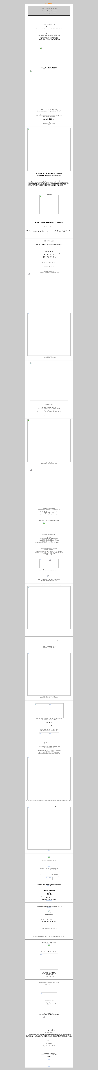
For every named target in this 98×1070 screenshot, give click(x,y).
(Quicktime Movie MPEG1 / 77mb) (49, 262)
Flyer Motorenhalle (49, 404)
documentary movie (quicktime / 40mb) (49, 111)
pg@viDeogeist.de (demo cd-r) (50, 984)
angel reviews (49, 1043)
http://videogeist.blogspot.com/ (49, 10)
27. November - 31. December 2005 (49, 631)
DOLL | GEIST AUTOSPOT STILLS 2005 (49, 730)
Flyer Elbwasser (49, 356)
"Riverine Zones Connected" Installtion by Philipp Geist (50, 115)
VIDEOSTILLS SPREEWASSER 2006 (49, 463)
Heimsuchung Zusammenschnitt (49, 261)
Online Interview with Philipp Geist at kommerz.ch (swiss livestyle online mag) (49, 639)
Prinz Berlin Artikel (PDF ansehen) (49, 928)
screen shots (51, 976)
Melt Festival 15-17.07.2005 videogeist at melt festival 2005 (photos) (49, 697)
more (49, 124)
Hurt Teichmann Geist (49, 702)
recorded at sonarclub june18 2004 (49, 860)
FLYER (57, 114)
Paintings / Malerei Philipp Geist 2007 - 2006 (49, 29)
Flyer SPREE (49, 462)
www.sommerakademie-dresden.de (43, 509)
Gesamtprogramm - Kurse (56, 509)
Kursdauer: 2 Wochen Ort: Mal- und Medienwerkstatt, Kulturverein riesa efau (49, 513)
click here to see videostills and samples (49, 858)
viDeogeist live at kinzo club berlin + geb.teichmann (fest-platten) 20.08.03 (49, 936)
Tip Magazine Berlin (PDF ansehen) (49, 919)
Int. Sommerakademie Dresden (49, 407)
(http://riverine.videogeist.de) (49, 116)
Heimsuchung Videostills (49, 266)
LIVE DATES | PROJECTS (49, 13)
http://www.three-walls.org (49, 68)
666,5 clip (46, 976)
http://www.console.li (49, 1000)
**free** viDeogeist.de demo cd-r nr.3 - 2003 (49, 982)
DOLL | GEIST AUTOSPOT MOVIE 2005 (49, 729)
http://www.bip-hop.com (49, 1026)
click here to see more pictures (49, 109)
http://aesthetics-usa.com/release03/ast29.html (49, 970)
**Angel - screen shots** (49, 1046)
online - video (46, 1006)
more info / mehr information (49, 634)
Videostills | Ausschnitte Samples (49, 236)
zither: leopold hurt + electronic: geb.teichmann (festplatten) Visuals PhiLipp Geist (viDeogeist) (49, 719)
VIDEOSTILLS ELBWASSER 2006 (49, 357)
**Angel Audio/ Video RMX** (49, 1045)
